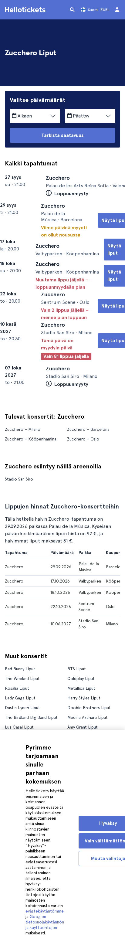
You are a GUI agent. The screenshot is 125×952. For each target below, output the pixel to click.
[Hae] (72, 9)
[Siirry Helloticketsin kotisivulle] (26, 9)
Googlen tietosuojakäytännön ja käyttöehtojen (44, 922)
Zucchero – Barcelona (88, 477)
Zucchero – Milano (22, 477)
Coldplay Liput (81, 727)
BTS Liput (76, 717)
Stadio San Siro (19, 527)
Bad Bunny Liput (20, 717)
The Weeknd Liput (22, 727)
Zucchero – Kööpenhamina (30, 487)
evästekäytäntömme (44, 911)
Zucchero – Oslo (83, 487)
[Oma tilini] (117, 9)
